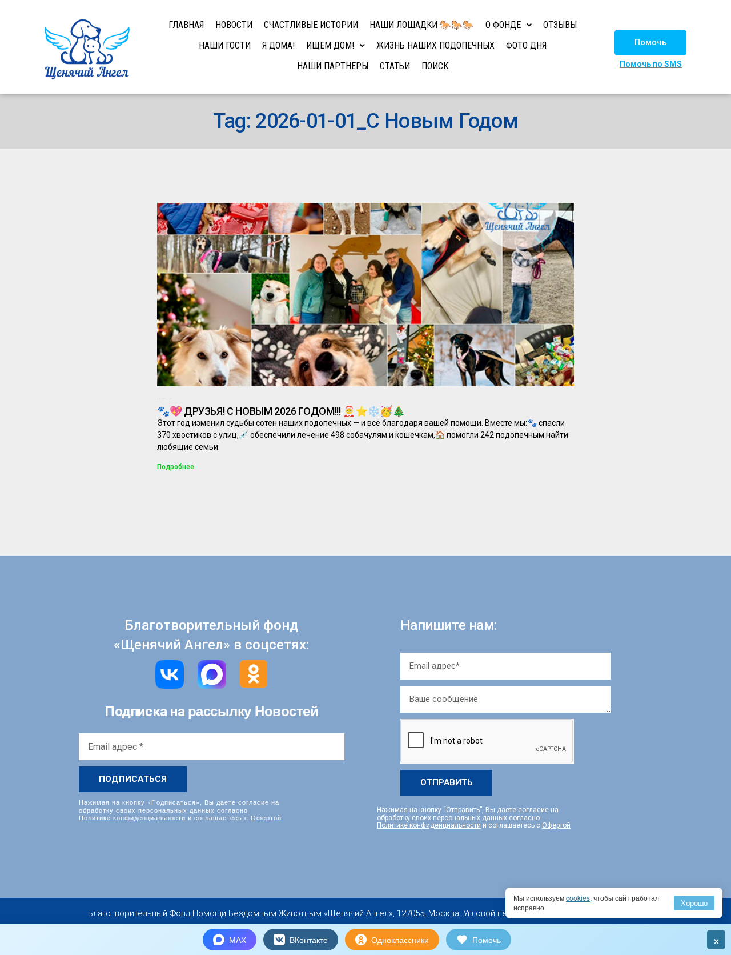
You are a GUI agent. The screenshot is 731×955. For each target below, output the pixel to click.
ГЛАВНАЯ (186, 24)
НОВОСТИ (233, 24)
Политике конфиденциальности (132, 817)
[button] (650, 42)
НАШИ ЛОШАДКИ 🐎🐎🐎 (421, 24)
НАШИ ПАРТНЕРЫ (332, 66)
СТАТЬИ (395, 66)
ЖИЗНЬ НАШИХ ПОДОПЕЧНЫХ (435, 45)
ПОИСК (434, 66)
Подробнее (175, 467)
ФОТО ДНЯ (526, 45)
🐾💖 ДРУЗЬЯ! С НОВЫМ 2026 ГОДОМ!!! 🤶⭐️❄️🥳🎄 (280, 411)
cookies (578, 897)
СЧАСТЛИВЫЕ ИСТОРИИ (311, 24)
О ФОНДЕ (503, 24)
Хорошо (694, 902)
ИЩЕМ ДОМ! (330, 45)
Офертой (266, 817)
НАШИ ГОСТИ (225, 45)
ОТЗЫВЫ (560, 24)
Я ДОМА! (278, 45)
